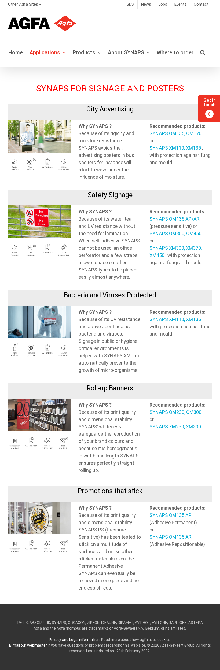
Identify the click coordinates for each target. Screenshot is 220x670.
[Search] (202, 52)
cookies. (164, 639)
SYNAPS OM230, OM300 (175, 412)
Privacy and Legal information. (74, 639)
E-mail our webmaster (28, 645)
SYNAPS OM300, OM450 (175, 233)
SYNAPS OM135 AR (170, 537)
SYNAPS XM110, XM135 (175, 148)
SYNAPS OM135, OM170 (175, 133)
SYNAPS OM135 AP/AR (174, 219)
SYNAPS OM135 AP (170, 515)
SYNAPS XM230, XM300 (175, 426)
